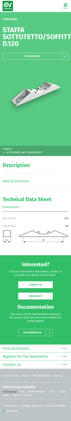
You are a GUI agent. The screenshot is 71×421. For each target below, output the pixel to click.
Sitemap (57, 376)
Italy (22, 391)
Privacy (26, 376)
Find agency (36, 296)
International (10, 391)
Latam (61, 391)
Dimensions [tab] (11, 207)
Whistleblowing (41, 376)
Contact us (35, 285)
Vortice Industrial (22, 395)
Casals (6, 395)
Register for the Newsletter (25, 357)
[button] (35, 56)
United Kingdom (37, 391)
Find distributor (16, 349)
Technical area (11, 376)
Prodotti (7, 149)
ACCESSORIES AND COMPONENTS (24, 152)
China (52, 391)
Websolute (12, 411)
